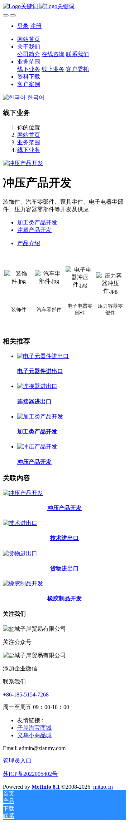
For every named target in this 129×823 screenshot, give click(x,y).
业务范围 (28, 142)
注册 (36, 26)
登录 (23, 26)
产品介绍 (28, 243)
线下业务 (28, 150)
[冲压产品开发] (37, 446)
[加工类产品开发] (40, 416)
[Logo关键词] (64, 6)
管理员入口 (17, 761)
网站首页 (28, 39)
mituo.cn (103, 787)
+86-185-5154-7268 (26, 694)
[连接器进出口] (37, 386)
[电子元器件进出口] (43, 356)
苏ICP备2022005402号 (30, 774)
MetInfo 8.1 (46, 787)
